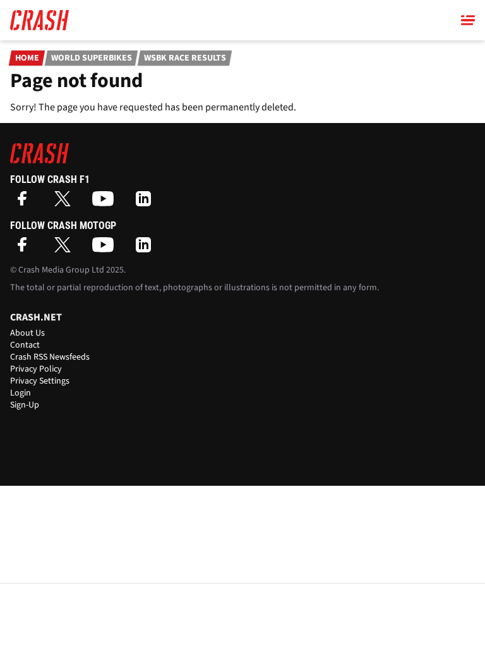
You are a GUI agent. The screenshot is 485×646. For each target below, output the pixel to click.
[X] (66, 203)
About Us (27, 333)
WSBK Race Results (185, 58)
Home (27, 58)
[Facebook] (25, 203)
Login (20, 393)
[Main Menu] (468, 20)
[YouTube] (106, 203)
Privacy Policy (36, 369)
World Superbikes (91, 58)
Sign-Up (24, 405)
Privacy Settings (39, 381)
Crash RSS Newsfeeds (50, 357)
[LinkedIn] (146, 203)
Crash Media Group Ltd (61, 270)
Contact (25, 345)
